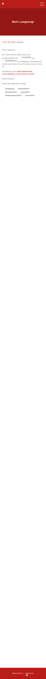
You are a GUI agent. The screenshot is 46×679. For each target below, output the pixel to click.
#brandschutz (11, 61)
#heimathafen (23, 89)
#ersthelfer (30, 95)
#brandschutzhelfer (13, 95)
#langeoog (9, 89)
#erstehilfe (26, 57)
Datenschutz (17, 673)
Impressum (29, 673)
